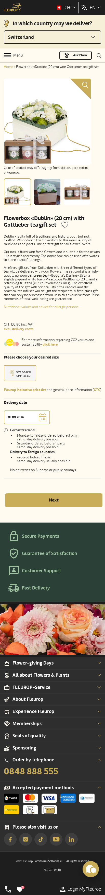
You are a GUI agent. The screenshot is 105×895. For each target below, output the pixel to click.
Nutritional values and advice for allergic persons (41, 307)
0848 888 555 (31, 771)
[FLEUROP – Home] (12, 7)
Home (8, 67)
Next (54, 500)
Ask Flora (80, 55)
